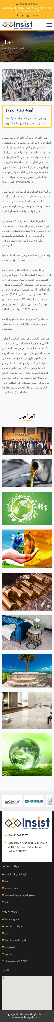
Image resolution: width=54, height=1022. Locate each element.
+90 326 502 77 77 (28, 3)
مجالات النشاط (13, 926)
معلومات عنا (12, 919)
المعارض (10, 947)
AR (34, 15)
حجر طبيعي (11, 888)
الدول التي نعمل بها (16, 940)
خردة (8, 881)
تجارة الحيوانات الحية (16, 874)
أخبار (22, 48)
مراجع (8, 953)
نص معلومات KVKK (16, 960)
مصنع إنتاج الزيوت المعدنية (20, 895)
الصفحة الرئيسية (9, 48)
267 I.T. (38, 1017)
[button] (27, 992)
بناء (7, 901)
